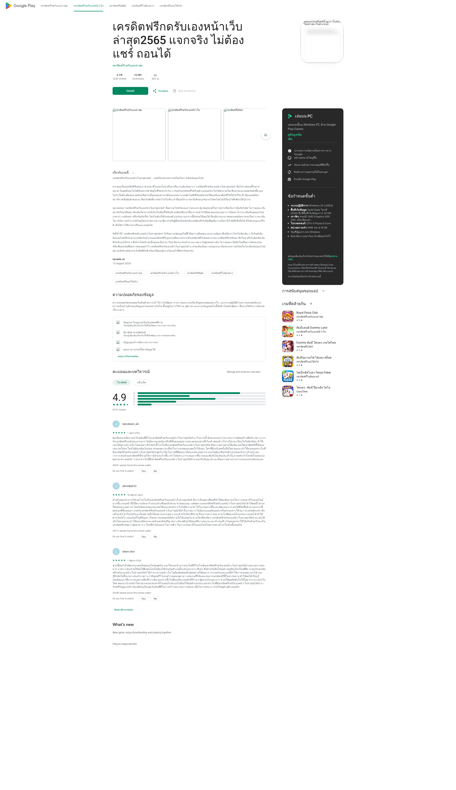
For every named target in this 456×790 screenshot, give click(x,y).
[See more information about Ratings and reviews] (155, 371)
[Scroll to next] (266, 135)
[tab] (54, 5)
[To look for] (441, 5)
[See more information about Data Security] (159, 294)
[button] (158, 79)
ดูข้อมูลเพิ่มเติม (295, 135)
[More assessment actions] (261, 424)
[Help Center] (450, 5)
